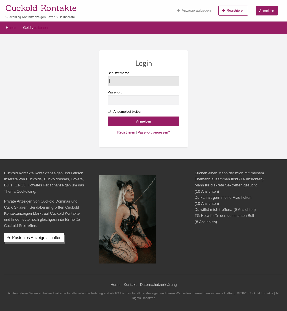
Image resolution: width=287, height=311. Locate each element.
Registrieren (235, 10)
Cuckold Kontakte (41, 7)
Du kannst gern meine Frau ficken (223, 197)
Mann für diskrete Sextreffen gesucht (226, 185)
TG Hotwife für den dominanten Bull (224, 216)
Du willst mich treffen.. (213, 209)
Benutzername (118, 73)
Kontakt (130, 285)
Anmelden (266, 11)
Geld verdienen (35, 28)
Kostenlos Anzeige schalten (36, 237)
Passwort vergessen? (154, 132)
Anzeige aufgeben (196, 10)
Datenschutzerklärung (158, 285)
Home (10, 28)
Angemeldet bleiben (127, 111)
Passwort (115, 92)
